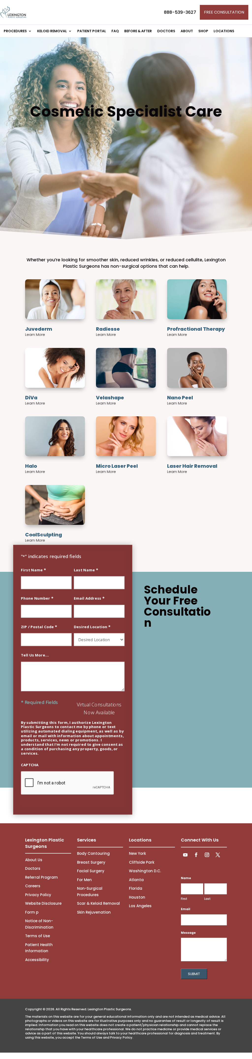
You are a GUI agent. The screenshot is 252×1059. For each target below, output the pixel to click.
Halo (31, 466)
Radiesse (108, 329)
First (184, 899)
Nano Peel (180, 397)
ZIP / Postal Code (39, 626)
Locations (224, 31)
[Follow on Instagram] (207, 854)
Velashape (110, 397)
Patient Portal (91, 31)
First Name (33, 569)
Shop (203, 31)
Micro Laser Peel (117, 466)
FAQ (115, 31)
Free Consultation (224, 12)
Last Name (86, 569)
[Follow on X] (217, 854)
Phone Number (37, 598)
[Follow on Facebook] (196, 854)
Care (126, 111)
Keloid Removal (52, 31)
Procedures (15, 31)
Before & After (138, 31)
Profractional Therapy (196, 329)
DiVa (31, 397)
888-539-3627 (180, 12)
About (187, 31)
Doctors (166, 31)
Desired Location (92, 626)
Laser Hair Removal (192, 466)
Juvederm (38, 329)
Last (207, 899)
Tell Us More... (35, 655)
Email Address (89, 598)
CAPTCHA (29, 764)
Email (185, 909)
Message (188, 933)
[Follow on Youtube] (185, 854)
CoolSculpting (43, 534)
